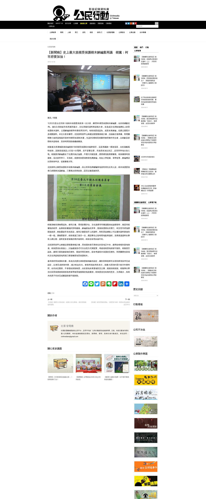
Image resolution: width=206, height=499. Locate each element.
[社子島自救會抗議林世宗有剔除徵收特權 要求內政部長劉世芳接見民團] (137, 99)
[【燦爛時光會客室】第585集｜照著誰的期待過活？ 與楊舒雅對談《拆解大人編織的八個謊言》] (137, 78)
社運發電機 (110, 32)
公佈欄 (75, 23)
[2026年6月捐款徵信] (137, 159)
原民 (83, 32)
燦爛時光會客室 (140, 202)
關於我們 (50, 23)
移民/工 (99, 32)
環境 (61, 32)
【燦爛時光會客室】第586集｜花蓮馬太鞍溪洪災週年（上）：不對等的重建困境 (149, 60)
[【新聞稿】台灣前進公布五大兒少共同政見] (89, 363)
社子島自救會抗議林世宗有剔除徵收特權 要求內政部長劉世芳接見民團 (149, 100)
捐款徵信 (92, 23)
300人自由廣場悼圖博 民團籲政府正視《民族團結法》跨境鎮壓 (149, 188)
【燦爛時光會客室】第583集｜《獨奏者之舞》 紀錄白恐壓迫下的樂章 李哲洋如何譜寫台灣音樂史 (149, 140)
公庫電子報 (152, 202)
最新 (136, 47)
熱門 (141, 47)
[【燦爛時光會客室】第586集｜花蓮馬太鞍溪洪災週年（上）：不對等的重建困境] (137, 58)
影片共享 (68, 23)
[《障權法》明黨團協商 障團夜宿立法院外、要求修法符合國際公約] (137, 171)
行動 (147, 47)
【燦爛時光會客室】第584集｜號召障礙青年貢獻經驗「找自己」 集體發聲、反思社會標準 (149, 119)
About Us (59, 23)
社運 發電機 (67, 325)
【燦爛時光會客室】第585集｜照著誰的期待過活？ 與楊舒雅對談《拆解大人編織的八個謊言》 (149, 80)
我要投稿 (100, 23)
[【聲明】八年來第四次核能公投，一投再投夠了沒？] (60, 363)
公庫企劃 (132, 32)
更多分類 (53, 39)
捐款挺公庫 (83, 23)
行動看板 (109, 23)
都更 (91, 32)
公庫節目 (122, 32)
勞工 (76, 32)
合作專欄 (143, 32)
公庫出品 (51, 26)
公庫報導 (53, 32)
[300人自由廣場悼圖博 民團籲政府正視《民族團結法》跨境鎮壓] (137, 188)
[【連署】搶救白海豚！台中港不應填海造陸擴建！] (117, 363)
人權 (69, 32)
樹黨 (52, 293)
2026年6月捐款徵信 (147, 157)
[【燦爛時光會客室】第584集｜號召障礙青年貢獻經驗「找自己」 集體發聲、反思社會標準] (137, 118)
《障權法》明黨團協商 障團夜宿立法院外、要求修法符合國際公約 (149, 171)
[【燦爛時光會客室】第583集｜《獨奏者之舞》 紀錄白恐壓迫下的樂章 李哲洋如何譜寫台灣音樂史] (137, 137)
